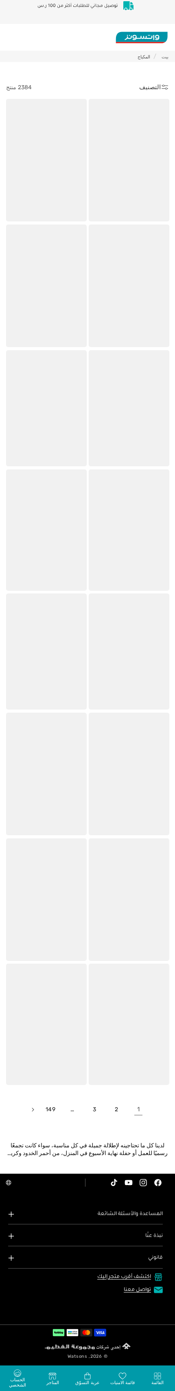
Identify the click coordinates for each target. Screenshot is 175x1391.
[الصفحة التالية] (33, 1110)
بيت (165, 57)
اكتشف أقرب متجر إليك (124, 1277)
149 (51, 1109)
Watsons (78, 1356)
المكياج (144, 57)
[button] (157, 1378)
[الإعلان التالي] (20, 12)
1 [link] (138, 1109)
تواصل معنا (137, 1290)
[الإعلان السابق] (155, 12)
